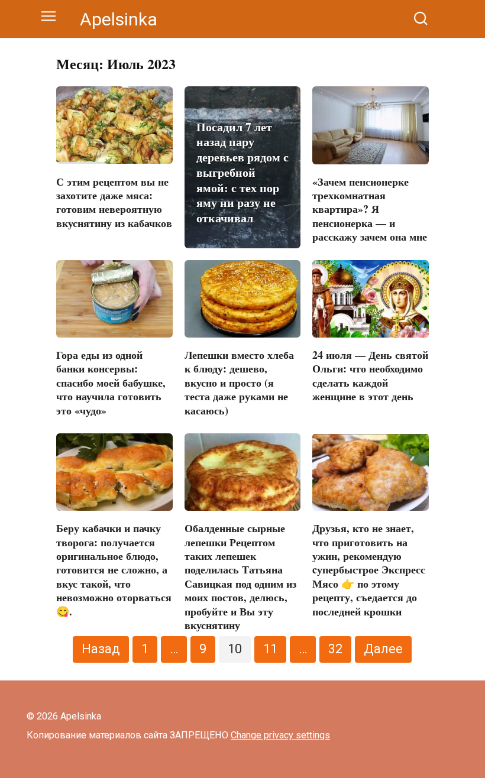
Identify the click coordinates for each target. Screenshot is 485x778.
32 (335, 648)
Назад (101, 648)
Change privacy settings (280, 735)
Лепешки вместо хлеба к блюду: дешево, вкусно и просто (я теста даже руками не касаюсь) (239, 382)
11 (270, 648)
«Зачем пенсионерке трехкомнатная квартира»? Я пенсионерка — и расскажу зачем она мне (369, 209)
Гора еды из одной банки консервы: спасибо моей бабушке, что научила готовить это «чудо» (111, 382)
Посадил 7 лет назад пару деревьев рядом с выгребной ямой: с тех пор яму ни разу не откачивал (242, 172)
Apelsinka (118, 19)
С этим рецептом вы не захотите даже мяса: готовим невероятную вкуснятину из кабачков (114, 201)
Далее (383, 648)
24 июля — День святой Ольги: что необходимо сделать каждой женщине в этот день (370, 375)
